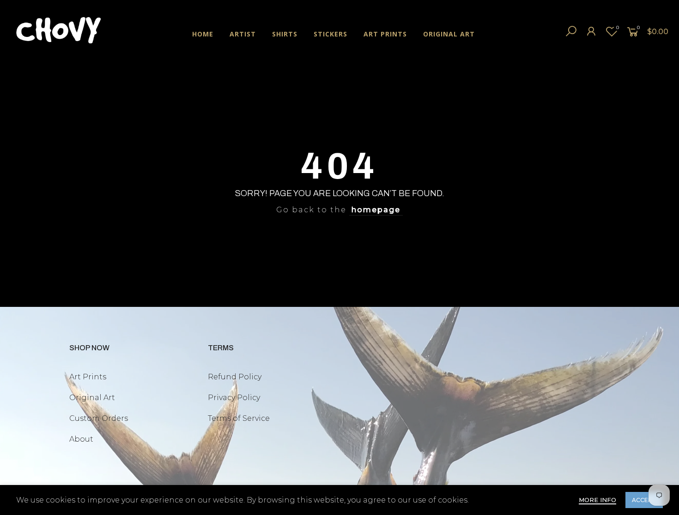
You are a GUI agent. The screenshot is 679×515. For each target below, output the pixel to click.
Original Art (92, 397)
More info (597, 499)
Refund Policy (234, 376)
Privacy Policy (234, 397)
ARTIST (243, 34)
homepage (376, 209)
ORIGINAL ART (449, 34)
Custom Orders (98, 418)
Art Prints (87, 376)
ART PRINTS (385, 34)
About (81, 439)
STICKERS (330, 34)
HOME (202, 34)
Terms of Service (239, 418)
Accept (644, 500)
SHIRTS (284, 34)
